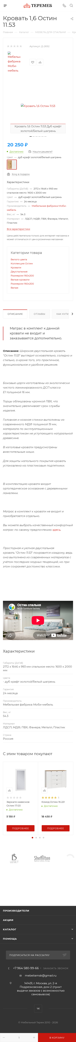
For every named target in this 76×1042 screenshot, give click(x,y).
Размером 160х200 (22, 275)
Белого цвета (19, 259)
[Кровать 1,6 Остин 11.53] (38, 105)
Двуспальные (19, 271)
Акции (8, 920)
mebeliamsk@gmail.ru (40, 975)
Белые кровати (20, 279)
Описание (15, 314)
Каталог (9, 929)
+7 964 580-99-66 (26, 968)
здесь (56, 529)
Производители (16, 910)
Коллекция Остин (22, 263)
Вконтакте (38, 1008)
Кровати (16, 267)
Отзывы (39, 314)
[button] (32, 837)
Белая (14, 287)
